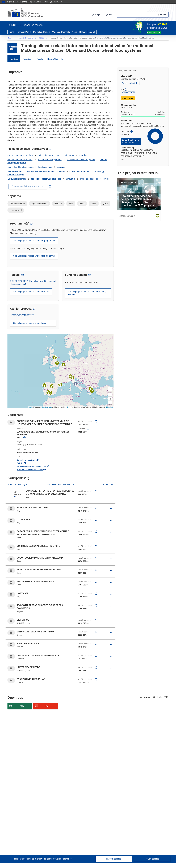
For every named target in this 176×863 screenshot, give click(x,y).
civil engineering (45, 155)
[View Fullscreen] (110, 389)
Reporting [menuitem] (27, 59)
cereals (106, 179)
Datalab (83, 32)
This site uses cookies (24, 859)
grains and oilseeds (89, 179)
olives (93, 203)
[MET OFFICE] (57, 363)
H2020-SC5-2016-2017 (21, 315)
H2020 (41, 38)
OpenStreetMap (47, 407)
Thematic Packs (23, 32)
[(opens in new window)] (28, 13)
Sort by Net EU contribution (60, 485)
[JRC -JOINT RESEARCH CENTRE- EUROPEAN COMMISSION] (63, 364)
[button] (109, 15)
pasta (82, 203)
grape (105, 203)
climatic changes (15, 174)
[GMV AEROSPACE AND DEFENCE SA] (52, 386)
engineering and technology (20, 155)
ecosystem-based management (81, 159)
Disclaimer (109, 407)
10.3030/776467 (127, 92)
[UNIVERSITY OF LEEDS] (55, 357)
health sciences (45, 167)
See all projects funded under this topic (31, 292)
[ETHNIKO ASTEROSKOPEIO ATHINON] (92, 391)
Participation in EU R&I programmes (41, 466)
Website (29, 463)
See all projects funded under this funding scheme (87, 293)
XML (22, 706)
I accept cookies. (113, 859)
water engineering (65, 155)
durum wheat (16, 210)
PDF (47, 706)
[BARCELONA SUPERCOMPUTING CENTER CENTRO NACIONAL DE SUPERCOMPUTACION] (60, 384)
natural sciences (14, 171)
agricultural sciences (16, 179)
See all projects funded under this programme (34, 240)
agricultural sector (39, 203)
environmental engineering (50, 159)
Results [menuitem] (40, 59)
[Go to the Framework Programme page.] (12, 48)
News (74, 32)
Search (92, 32)
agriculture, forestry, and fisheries (46, 179)
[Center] (110, 398)
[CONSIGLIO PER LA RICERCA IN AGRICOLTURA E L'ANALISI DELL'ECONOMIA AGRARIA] (75, 383)
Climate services (17, 203)
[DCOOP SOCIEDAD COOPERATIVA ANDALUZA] (50, 393)
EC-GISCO (68, 407)
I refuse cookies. (152, 859)
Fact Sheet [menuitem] (14, 59)
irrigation (82, 155)
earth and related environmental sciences (46, 171)
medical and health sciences (20, 167)
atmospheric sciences (79, 171)
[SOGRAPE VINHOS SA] (44, 385)
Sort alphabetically (17, 485)
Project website (131, 83)
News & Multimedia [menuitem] (55, 59)
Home (11, 32)
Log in (98, 15)
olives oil (58, 203)
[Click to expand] (111, 492)
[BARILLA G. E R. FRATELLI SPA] (72, 378)
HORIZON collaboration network (39, 469)
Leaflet (31, 407)
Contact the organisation (36, 460)
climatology (99, 171)
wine (71, 203)
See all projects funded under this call (30, 323)
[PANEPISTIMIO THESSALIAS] (91, 388)
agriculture (70, 179)
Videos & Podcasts (61, 32)
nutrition (61, 167)
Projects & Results (41, 32)
